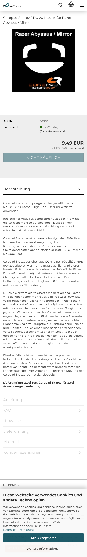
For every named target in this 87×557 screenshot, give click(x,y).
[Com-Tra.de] (10, 5)
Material (11, 442)
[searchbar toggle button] (60, 5)
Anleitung (12, 400)
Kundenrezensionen (22, 452)
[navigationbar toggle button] (81, 5)
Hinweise (12, 421)
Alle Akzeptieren (44, 538)
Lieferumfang (16, 431)
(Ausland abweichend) (52, 131)
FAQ (7, 410)
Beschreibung (16, 189)
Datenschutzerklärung (19, 529)
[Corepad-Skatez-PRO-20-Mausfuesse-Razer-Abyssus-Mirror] (43, 60)
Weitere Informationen (43, 548)
